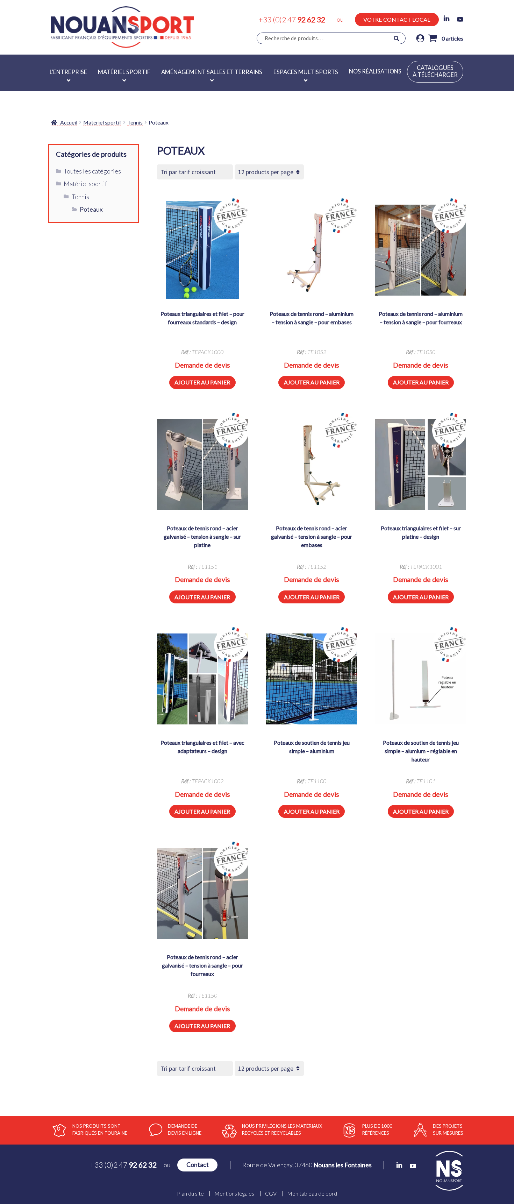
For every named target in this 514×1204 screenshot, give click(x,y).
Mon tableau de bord (312, 1193)
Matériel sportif (124, 72)
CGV (271, 1193)
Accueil (68, 122)
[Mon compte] (420, 38)
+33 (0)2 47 (291, 19)
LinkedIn (446, 18)
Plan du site (190, 1193)
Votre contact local (396, 19)
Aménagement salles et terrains (211, 72)
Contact (197, 1164)
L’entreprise (68, 72)
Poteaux (91, 209)
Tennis (135, 122)
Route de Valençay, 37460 (307, 1165)
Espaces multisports (305, 72)
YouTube (460, 19)
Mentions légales (234, 1193)
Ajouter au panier (202, 382)
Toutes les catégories (92, 171)
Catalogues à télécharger (435, 71)
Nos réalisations (375, 71)
